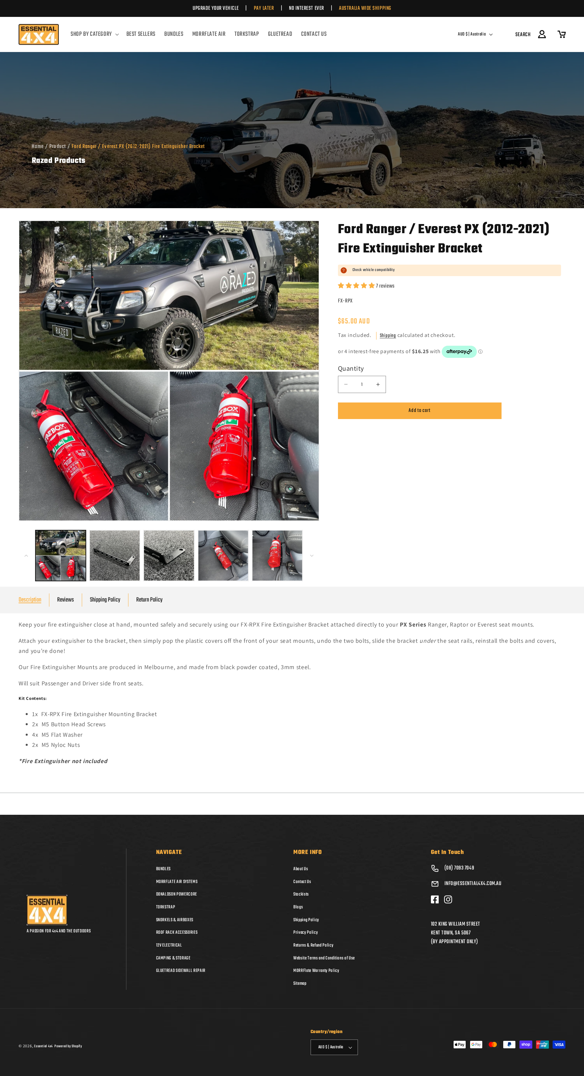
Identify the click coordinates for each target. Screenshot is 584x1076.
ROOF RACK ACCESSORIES (177, 932)
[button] (94, 34)
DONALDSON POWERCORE (176, 894)
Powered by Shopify (68, 1046)
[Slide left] (26, 555)
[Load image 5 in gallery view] (277, 555)
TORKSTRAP (165, 907)
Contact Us (302, 881)
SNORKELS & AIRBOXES (175, 920)
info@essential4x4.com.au (473, 883)
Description (30, 600)
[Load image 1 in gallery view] (60, 555)
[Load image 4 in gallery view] (223, 555)
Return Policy (149, 600)
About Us (300, 869)
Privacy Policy (305, 932)
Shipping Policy (105, 600)
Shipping (388, 336)
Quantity (351, 368)
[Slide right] (312, 555)
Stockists (301, 894)
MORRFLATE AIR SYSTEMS (177, 881)
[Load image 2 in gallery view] (115, 555)
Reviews (65, 600)
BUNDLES (163, 869)
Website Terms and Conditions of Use (324, 958)
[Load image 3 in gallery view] (169, 555)
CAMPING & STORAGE (173, 958)
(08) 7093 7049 (459, 868)
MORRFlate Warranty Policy (316, 970)
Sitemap (300, 983)
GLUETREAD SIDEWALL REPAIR (181, 970)
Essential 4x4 (43, 1046)
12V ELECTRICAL (169, 945)
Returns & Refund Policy (313, 945)
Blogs (298, 907)
